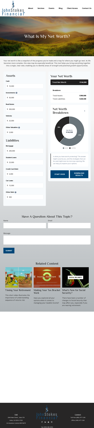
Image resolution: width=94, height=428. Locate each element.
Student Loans (11, 157)
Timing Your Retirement (18, 290)
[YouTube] (48, 422)
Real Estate (10, 104)
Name (5, 220)
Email (50, 220)
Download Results (79, 174)
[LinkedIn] (45, 422)
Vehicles (9, 116)
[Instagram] (51, 422)
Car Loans (9, 181)
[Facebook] (42, 422)
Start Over (60, 174)
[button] (30, 8)
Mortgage (9, 146)
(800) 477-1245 (80, 417)
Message (6, 233)
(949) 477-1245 (80, 420)
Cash (7, 81)
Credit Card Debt (12, 169)
